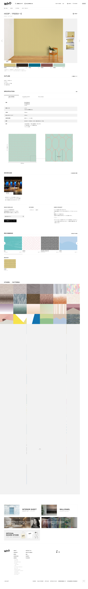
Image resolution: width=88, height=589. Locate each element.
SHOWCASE (16, 556)
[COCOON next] (79, 41)
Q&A (63, 3)
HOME (6, 8)
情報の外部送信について (62, 581)
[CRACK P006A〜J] (2, 41)
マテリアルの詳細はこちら (28, 109)
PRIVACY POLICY (54, 581)
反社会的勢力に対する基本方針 (72, 581)
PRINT (76, 13)
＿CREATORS (16, 560)
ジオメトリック (32, 209)
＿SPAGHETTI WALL (17, 569)
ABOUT (15, 550)
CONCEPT (16, 552)
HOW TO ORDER (58, 3)
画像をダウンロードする (11, 220)
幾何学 (37, 209)
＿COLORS (15, 563)
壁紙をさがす (20, 3)
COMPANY (34, 581)
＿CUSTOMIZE (16, 571)
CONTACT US (28, 550)
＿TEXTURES (16, 564)
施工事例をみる (29, 3)
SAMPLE (69, 3)
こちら (36, 125)
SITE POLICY (47, 581)
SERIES (11, 8)
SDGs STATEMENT (40, 581)
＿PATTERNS (16, 559)
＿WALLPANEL (16, 574)
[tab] (26, 97)
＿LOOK (15, 565)
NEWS (15, 554)
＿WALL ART (16, 568)
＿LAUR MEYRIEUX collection (18, 570)
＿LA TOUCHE (18, 566)
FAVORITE (75, 3)
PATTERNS (17, 8)
